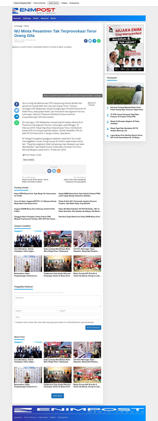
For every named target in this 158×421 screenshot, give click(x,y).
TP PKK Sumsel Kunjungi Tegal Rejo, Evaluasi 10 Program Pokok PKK (124, 115)
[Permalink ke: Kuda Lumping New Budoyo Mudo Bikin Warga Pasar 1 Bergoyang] (58, 239)
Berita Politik (28, 160)
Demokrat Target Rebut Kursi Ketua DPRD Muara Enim (79, 217)
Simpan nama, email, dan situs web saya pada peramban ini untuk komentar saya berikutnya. (55, 322)
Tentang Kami (63, 417)
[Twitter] (54, 171)
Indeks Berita (43, 417)
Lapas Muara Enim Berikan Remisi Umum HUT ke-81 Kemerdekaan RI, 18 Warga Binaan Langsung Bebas (126, 136)
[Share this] (86, 41)
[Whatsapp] (99, 41)
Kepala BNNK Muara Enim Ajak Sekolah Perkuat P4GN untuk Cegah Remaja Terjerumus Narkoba (79, 195)
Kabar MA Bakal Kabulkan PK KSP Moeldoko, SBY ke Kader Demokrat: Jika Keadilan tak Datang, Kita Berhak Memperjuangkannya (79, 210)
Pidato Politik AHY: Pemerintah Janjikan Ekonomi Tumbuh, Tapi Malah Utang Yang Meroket (78, 202)
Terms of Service (30, 417)
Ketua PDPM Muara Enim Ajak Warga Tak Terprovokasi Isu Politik (35, 195)
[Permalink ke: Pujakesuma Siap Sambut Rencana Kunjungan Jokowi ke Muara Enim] (58, 263)
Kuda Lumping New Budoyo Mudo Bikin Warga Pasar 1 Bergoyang (57, 250)
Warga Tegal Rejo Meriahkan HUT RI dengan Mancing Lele (124, 129)
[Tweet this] (90, 41)
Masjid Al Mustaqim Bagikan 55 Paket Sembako (124, 122)
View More (57, 396)
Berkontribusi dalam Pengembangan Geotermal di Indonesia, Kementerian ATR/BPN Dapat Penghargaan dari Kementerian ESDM (27, 275)
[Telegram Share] (94, 41)
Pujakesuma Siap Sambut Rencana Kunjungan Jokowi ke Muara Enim (57, 275)
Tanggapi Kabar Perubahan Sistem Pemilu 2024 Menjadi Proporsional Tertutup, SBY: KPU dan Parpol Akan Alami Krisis (34, 218)
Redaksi (53, 417)
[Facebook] (49, 171)
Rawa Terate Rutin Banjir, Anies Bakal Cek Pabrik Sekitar (35, 179)
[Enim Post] (33, 10)
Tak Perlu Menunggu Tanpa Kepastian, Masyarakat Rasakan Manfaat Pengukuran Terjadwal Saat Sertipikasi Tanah (87, 250)
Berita (16, 41)
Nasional (21, 41)
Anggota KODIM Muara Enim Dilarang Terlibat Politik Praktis (34, 210)
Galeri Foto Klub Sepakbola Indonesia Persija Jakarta (75, 179)
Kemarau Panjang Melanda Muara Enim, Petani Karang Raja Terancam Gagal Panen (126, 108)
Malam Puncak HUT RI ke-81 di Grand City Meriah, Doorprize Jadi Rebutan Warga (86, 275)
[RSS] (59, 171)
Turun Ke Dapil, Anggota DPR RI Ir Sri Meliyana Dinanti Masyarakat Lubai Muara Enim (35, 202)
